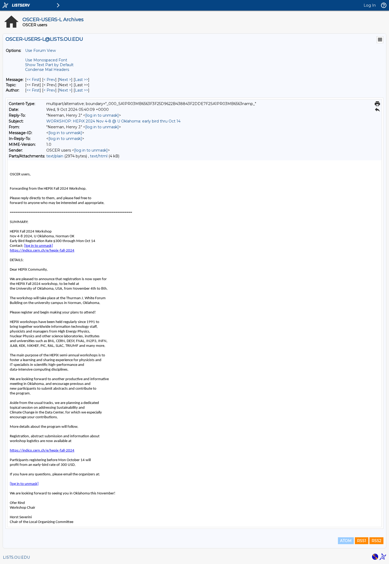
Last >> (81, 79)
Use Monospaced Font (46, 60)
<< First (33, 79)
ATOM (346, 540)
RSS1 (361, 540)
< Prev (49, 79)
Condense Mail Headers (47, 69)
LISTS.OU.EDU (16, 557)
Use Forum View (40, 50)
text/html (98, 156)
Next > (65, 79)
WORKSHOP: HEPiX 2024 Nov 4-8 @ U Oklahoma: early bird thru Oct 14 (113, 121)
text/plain (54, 156)
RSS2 (376, 540)
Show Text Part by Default (49, 64)
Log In (370, 5)
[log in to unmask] (102, 115)
